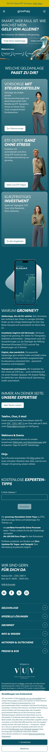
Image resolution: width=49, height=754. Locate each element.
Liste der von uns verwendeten (31, 698)
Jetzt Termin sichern (13, 405)
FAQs (32, 458)
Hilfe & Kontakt (8, 584)
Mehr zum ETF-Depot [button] (16, 185)
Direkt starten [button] (37, 41)
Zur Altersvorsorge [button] (15, 128)
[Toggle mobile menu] (44, 11)
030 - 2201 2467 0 (15, 423)
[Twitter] (19, 592)
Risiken (22, 683)
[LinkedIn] (3, 592)
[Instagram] (26, 592)
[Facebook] (11, 592)
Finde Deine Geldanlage (14, 41)
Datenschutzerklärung (36, 734)
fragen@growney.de (16, 426)
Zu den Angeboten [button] (15, 241)
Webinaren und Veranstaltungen (27, 442)
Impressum (6, 736)
